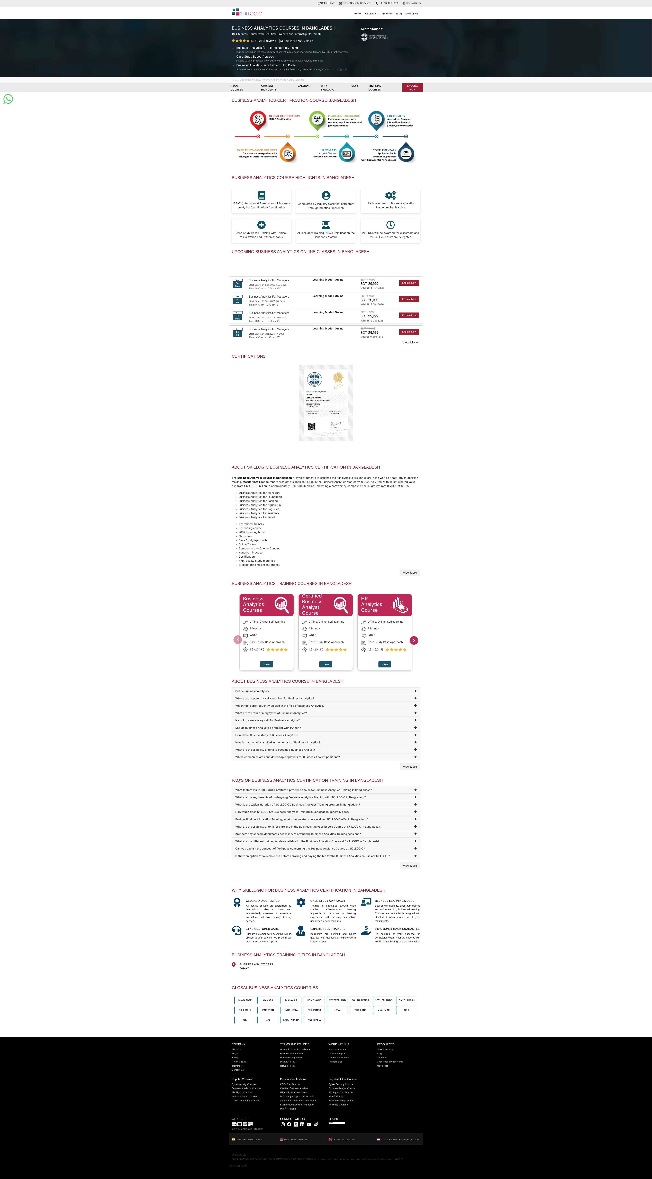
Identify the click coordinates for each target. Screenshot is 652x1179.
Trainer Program (337, 1053)
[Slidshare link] (316, 1124)
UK (245, 1020)
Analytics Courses (338, 1104)
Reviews (387, 13)
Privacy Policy (287, 1061)
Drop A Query (413, 3)
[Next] (414, 640)
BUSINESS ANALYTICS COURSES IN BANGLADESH (273, 80)
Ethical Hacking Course (341, 1100)
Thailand (361, 1010)
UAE (268, 1020)
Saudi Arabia (291, 1020)
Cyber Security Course (341, 1084)
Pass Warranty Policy (291, 1053)
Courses (370, 13)
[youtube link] (308, 1124)
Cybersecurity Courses (244, 1084)
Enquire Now (412, 87)
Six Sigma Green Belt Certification (298, 1100)
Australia (314, 1020)
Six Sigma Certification (341, 1092)
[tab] (326, 691)
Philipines (314, 1010)
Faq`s (355, 85)
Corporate (412, 13)
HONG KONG (314, 1000)
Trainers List (335, 1061)
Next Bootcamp (385, 1049)
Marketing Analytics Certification (297, 1096)
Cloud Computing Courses (246, 1100)
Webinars (382, 1057)
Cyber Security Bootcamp (357, 3)
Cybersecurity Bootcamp (390, 1061)
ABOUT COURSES (237, 87)
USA (406, 1010)
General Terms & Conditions (295, 1049)
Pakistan (268, 1010)
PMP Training (288, 1108)
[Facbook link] (289, 1124)
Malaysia (291, 1000)
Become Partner (337, 1049)
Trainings (237, 1065)
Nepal (337, 1010)
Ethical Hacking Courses (245, 1096)
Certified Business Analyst (294, 1088)
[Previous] (237, 639)
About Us (237, 1049)
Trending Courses (375, 87)
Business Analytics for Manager (297, 1104)
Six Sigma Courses (242, 1092)
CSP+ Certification (290, 1084)
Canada (268, 1000)
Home (358, 13)
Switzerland (337, 1000)
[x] (296, 1124)
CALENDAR (304, 85)
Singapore (245, 1000)
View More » (411, 342)
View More (410, 572)
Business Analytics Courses (246, 1088)
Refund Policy (287, 1065)
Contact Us (238, 1069)
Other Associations (339, 1057)
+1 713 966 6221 (388, 3)
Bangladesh (407, 1000)
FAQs (235, 1053)
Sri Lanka (245, 1010)
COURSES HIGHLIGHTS (269, 87)
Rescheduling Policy (291, 1057)
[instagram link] (283, 1124)
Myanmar (383, 1010)
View (267, 664)
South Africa (360, 1000)
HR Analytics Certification (293, 1092)
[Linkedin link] (302, 1124)
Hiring (235, 1057)
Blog (399, 13)
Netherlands (383, 1000)
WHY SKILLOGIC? (328, 87)
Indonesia (291, 1010)
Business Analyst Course (342, 1088)
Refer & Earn (328, 3)
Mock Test (382, 1065)
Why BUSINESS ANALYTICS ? (296, 41)
